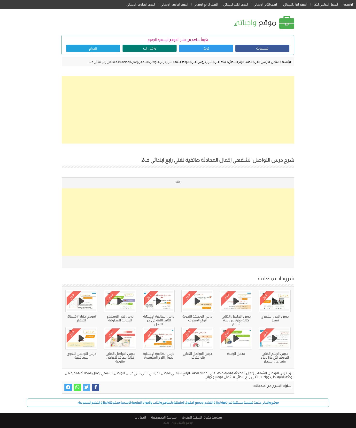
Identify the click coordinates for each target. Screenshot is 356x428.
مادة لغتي (220, 62)
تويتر (206, 48)
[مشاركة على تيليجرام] (68, 387)
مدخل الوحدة (236, 353)
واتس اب (149, 48)
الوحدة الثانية (181, 62)
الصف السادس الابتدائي (140, 4)
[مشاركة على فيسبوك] (95, 387)
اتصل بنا (140, 417)
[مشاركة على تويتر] (86, 387)
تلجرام (93, 48)
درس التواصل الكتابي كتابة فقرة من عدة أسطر (236, 320)
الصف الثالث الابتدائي (235, 4)
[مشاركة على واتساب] (77, 387)
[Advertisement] (178, 110)
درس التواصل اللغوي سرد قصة (81, 355)
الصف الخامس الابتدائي (174, 4)
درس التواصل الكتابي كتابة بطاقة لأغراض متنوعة (120, 357)
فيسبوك (262, 48)
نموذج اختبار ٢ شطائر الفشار (81, 318)
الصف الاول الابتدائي (295, 4)
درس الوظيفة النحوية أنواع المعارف (197, 318)
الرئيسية (348, 4)
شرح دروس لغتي (201, 62)
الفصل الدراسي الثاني (325, 4)
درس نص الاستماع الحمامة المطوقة (120, 318)
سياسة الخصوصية (164, 417)
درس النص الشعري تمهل (275, 318)
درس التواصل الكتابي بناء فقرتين (197, 355)
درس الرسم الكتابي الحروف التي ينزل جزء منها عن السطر (275, 357)
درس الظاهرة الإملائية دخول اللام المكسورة (158, 355)
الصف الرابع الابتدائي (206, 4)
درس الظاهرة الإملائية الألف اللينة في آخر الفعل (158, 320)
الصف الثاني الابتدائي (266, 4)
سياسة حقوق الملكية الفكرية (202, 417)
